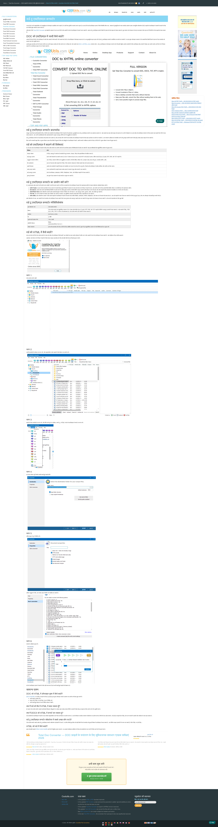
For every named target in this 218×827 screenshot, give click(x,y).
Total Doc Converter (9, 26)
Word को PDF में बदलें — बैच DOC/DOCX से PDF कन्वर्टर (185, 101)
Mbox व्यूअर (6, 99)
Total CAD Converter (9, 31)
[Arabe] (109, 824)
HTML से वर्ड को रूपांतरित (42, 729)
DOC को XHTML (30, 696)
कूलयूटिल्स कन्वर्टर (7, 19)
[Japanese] (112, 824)
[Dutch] (115, 822)
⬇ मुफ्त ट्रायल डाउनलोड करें (96, 777)
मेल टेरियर (5, 88)
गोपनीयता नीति (65, 804)
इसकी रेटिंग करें (150, 734)
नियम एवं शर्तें (64, 802)
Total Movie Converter (9, 53)
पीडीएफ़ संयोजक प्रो (7, 61)
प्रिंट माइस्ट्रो (6, 86)
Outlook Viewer (7, 94)
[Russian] (121, 822)
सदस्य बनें (138, 805)
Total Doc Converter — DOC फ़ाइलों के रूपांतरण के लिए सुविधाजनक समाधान (26, 3)
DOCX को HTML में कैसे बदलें (178, 116)
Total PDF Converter (9, 24)
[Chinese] (106, 824)
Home (5, 3)
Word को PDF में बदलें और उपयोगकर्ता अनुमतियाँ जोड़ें (183, 112)
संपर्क (145, 12)
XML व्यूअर (5, 106)
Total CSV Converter (9, 33)
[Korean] (103, 824)
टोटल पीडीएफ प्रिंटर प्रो (8, 73)
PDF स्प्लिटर (6, 63)
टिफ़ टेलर (5, 80)
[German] (112, 822)
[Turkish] (129, 822)
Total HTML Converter (9, 22)
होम (109, 12)
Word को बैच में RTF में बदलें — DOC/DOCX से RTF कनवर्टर (186, 118)
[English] (103, 822)
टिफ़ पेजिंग (5, 75)
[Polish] (123, 822)
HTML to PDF (90, 799)
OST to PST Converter (9, 45)
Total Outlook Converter (10, 41)
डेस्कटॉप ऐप (124, 12)
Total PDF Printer (8, 70)
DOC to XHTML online (85, 44)
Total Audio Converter (9, 50)
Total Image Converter (9, 48)
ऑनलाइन (116, 12)
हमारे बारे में (152, 12)
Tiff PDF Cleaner (8, 68)
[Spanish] (106, 822)
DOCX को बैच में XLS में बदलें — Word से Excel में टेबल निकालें (186, 114)
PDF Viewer (6, 103)
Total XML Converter (9, 36)
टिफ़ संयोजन (6, 77)
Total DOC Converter (39, 30)
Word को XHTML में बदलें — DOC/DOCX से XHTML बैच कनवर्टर (187, 120)
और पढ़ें (191, 21)
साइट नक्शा (64, 799)
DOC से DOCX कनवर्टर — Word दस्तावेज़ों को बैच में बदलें (185, 111)
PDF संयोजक (6, 58)
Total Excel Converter (9, 29)
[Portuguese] (109, 822)
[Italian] (118, 822)
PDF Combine (90, 802)
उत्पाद (132, 12)
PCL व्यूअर (5, 101)
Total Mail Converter (9, 38)
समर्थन (138, 12)
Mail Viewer (6, 96)
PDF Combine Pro (86, 811)
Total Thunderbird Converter (11, 43)
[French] (126, 822)
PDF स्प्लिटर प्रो (7, 65)
